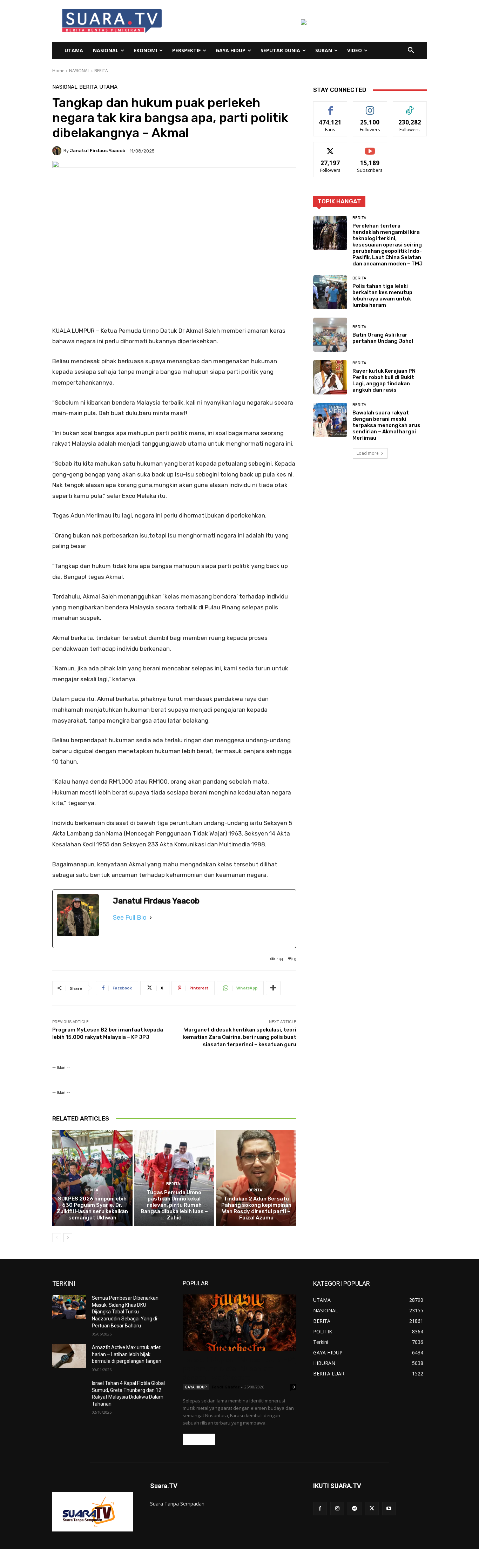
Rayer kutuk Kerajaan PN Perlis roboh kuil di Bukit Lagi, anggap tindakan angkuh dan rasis (384, 380)
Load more (368, 453)
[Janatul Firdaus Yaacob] (57, 150)
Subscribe (370, 147)
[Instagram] (337, 1508)
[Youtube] (389, 1508)
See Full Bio (130, 917)
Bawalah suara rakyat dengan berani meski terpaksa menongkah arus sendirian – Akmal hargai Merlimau (386, 425)
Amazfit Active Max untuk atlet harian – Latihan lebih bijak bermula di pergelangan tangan (126, 1354)
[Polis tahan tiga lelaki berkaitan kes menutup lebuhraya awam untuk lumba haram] (330, 292)
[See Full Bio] (151, 917)
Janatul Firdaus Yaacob (97, 150)
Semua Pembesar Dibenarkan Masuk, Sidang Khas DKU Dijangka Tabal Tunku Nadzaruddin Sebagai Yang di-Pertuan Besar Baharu (125, 1311)
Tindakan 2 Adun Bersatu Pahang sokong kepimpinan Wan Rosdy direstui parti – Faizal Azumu (256, 1208)
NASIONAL (79, 71)
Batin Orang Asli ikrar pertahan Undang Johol (382, 338)
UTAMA (108, 87)
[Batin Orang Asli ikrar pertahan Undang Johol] (330, 335)
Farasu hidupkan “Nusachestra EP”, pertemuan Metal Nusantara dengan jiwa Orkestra (239, 1369)
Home (58, 71)
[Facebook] (320, 1508)
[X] (372, 1508)
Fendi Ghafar (226, 1386)
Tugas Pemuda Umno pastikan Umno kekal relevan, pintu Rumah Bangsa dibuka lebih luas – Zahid (174, 1205)
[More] (273, 988)
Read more (199, 1439)
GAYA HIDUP (196, 1387)
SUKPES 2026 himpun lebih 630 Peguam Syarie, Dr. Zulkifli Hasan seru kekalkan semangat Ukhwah (92, 1208)
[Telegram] (354, 1508)
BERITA (101, 71)
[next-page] (67, 1237)
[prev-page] (56, 1237)
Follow (370, 106)
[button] (411, 50)
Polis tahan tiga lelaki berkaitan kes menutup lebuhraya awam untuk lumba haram (382, 295)
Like (330, 106)
